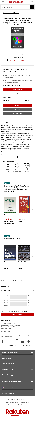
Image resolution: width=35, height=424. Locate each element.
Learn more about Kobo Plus (13, 85)
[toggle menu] (2, 2)
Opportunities (6, 358)
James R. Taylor (18, 57)
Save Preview (24, 60)
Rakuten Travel (24, 402)
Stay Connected (7, 369)
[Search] (32, 7)
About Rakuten (22, 404)
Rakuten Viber (21, 399)
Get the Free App (7, 375)
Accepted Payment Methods (11, 381)
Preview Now (12, 60)
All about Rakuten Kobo (10, 352)
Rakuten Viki (11, 399)
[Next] (32, 210)
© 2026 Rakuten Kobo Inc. (9, 393)
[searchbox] (17, 7)
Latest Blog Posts (8, 364)
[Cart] (31, 2)
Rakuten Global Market (11, 402)
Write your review (17, 314)
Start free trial (17, 89)
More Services (12, 404)
